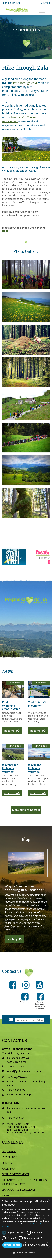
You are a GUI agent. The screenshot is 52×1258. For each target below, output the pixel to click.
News (5, 1195)
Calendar (8, 1168)
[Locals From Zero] (15, 556)
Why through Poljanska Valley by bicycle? (10, 770)
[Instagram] (26, 985)
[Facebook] (13, 985)
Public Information (15, 1174)
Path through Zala (25, 83)
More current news (25, 810)
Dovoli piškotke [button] (12, 1245)
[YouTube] (39, 985)
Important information (18, 1189)
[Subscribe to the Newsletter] (11, 1019)
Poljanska (9, 1151)
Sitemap (45, 2)
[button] (26, 1253)
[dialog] (26, 1227)
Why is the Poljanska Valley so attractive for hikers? (36, 771)
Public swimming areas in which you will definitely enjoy (12, 709)
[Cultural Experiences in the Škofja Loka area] (40, 999)
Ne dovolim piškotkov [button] (36, 1245)
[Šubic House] (25, 999)
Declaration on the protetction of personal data (24, 1182)
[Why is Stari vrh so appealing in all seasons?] (26, 863)
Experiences (10, 1157)
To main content (11, 2)
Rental (7, 1162)
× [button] (49, 1200)
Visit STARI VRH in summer (38, 703)
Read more (10, 730)
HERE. (5, 231)
